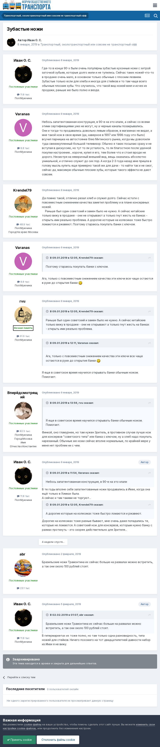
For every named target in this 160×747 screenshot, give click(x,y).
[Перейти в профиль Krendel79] (23, 204)
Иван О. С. (34, 40)
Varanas (22, 114)
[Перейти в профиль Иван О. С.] (11, 42)
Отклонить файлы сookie (58, 739)
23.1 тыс (24, 588)
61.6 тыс (24, 336)
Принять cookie (21, 739)
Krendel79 (22, 190)
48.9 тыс (24, 224)
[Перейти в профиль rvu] (23, 315)
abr (22, 554)
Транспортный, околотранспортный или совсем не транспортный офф (88, 44)
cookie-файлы (32, 724)
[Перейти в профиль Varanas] (23, 128)
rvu (22, 301)
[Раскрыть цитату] (47, 257)
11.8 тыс (25, 94)
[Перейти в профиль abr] (23, 568)
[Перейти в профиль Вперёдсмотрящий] (23, 411)
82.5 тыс (24, 431)
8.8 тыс (24, 148)
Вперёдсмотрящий (22, 395)
